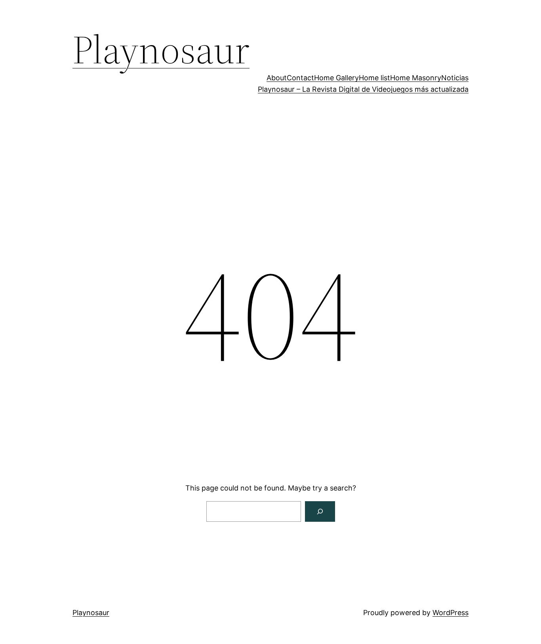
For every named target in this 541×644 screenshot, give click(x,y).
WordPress (450, 612)
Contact (300, 78)
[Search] (320, 511)
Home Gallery (336, 78)
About (277, 78)
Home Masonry (415, 78)
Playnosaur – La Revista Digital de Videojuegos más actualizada (363, 89)
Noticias (455, 78)
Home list (374, 78)
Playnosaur (161, 49)
